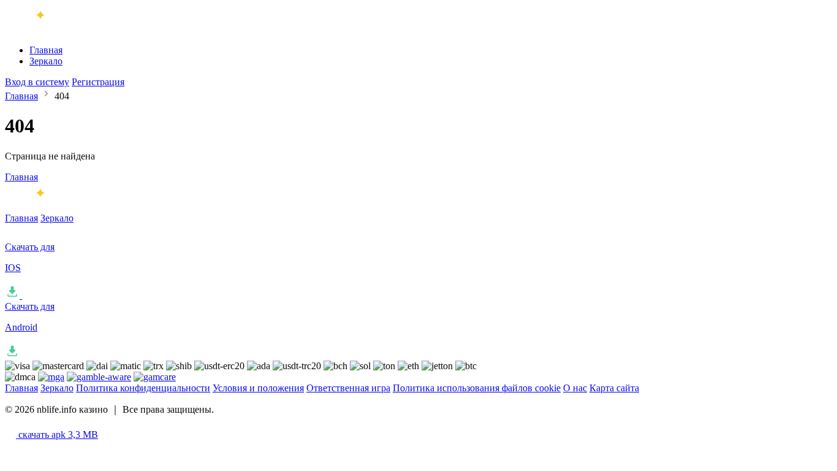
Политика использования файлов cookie (477, 388)
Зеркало (45, 61)
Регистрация (98, 82)
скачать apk (57, 434)
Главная (45, 50)
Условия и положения (258, 388)
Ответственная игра (348, 388)
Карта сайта (614, 388)
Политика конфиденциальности (143, 388)
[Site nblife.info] (56, 29)
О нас (575, 388)
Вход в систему (37, 82)
